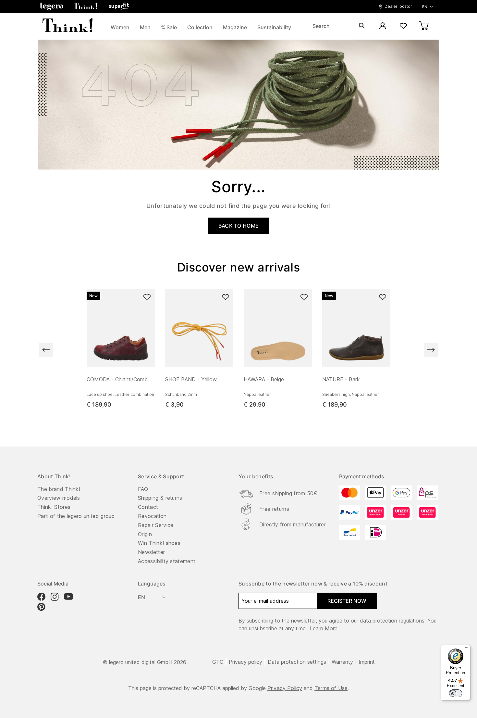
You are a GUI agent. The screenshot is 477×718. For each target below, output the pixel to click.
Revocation (152, 516)
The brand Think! (58, 489)
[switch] (455, 693)
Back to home (238, 225)
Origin (145, 534)
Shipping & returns (160, 498)
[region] (238, 350)
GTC (217, 662)
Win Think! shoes (159, 543)
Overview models (58, 498)
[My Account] (382, 26)
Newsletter (151, 552)
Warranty (342, 662)
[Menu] (467, 649)
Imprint (367, 662)
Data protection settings (297, 662)
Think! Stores (53, 507)
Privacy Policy (284, 688)
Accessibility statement (166, 561)
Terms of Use (331, 688)
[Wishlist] (403, 26)
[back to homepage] (67, 26)
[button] (51, 6)
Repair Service (155, 525)
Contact (148, 507)
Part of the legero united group (76, 516)
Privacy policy (245, 662)
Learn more (323, 628)
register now (346, 601)
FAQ (143, 489)
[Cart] (424, 26)
